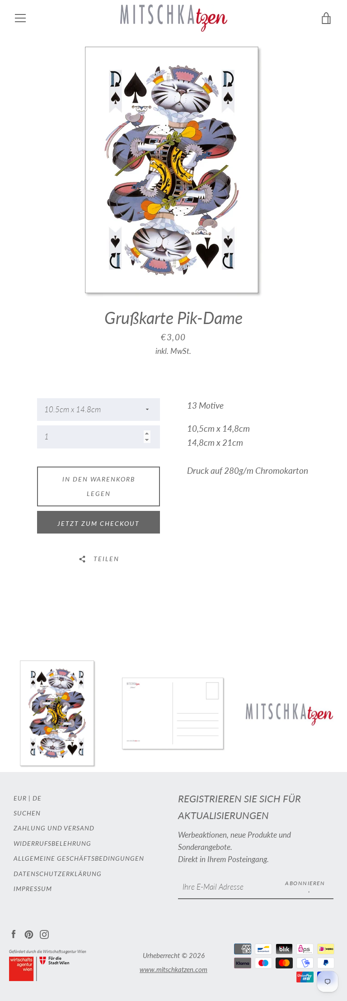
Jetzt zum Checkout (98, 523)
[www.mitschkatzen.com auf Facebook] (13, 933)
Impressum (33, 888)
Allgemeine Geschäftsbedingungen (79, 858)
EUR (20, 798)
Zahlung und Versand (54, 828)
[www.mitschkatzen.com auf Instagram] (44, 933)
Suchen (27, 813)
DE (37, 798)
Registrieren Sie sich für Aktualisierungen (239, 807)
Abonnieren (305, 883)
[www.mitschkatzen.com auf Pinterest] (28, 933)
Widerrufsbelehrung (52, 843)
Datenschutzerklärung (58, 873)
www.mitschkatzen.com (173, 969)
